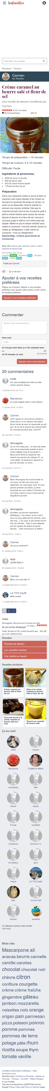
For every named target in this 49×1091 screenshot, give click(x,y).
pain (19, 1021)
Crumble (24, 1084)
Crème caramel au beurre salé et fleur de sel (12, 692)
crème (33, 246)
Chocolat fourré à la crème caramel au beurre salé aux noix (13, 725)
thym (33, 1054)
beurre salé (16, 246)
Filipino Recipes (36, 1084)
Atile (13, 905)
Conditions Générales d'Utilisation (16, 1076)
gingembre (12, 1002)
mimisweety (13, 792)
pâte (21, 1048)
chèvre (8, 982)
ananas (9, 962)
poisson (20, 1028)
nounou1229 (35, 905)
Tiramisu (15, 1084)
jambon (9, 1008)
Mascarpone (15, 955)
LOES (13, 755)
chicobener (13, 849)
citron (23, 982)
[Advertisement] (24, 31)
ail (32, 955)
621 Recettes (18, 78)
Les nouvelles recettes (15, 650)
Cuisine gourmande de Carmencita (21, 237)
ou (3, 351)
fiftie (36, 792)
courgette (28, 989)
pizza (7, 1028)
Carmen (18, 75)
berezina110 (35, 849)
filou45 (13, 811)
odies (16, 3)
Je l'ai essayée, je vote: (12, 354)
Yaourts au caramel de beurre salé (35, 723)
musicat (35, 755)
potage (9, 1048)
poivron (36, 1027)
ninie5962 (36, 830)
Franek (13, 830)
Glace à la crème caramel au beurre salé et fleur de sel (34, 692)
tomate (9, 1061)
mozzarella (28, 1008)
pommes (27, 1034)
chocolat (11, 974)
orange (36, 1014)
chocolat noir (33, 974)
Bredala (11, 631)
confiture (10, 989)
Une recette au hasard (15, 656)
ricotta (8, 1054)
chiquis (13, 886)
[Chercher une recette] (44, 61)
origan (8, 1021)
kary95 (36, 811)
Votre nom (6, 337)
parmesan (35, 1021)
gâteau (30, 1001)
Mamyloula (16, 398)
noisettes (10, 1015)
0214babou (13, 868)
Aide (35, 1076)
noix (24, 1015)
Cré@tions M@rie (35, 774)
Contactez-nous (9, 1078)
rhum (32, 1047)
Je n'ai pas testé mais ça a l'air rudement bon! (23, 347)
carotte (9, 968)
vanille (24, 1061)
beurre (23, 962)
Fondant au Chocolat (25, 1081)
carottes (24, 968)
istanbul (13, 924)
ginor (36, 868)
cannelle (38, 962)
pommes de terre (20, 1040)
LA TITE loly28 (18, 593)
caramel (25, 246)
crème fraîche (28, 995)
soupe (22, 1054)
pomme (9, 1034)
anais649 (36, 924)
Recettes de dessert (14, 643)
